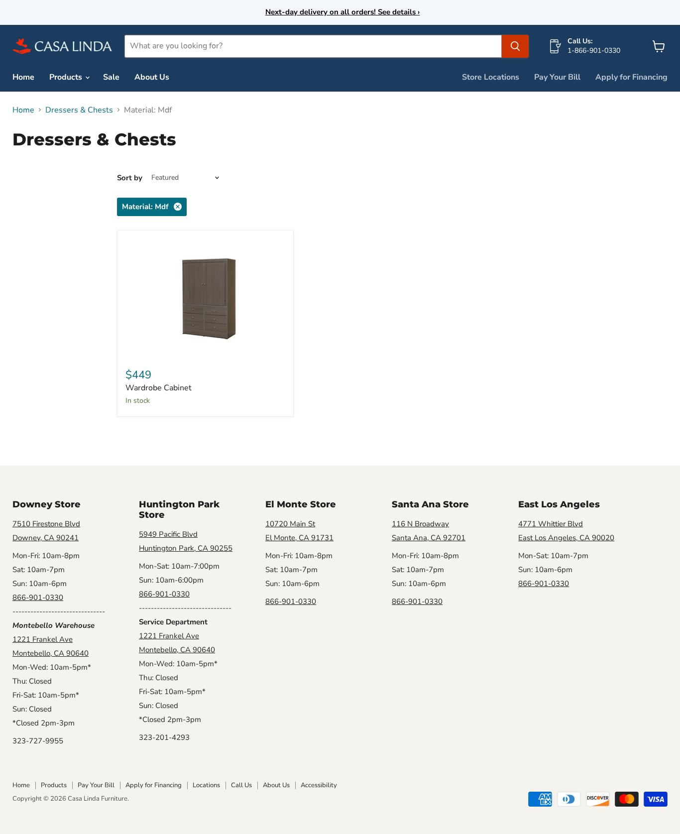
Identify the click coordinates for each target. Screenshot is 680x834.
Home (23, 77)
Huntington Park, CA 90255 (185, 548)
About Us (151, 77)
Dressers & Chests (79, 110)
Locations (206, 785)
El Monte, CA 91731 (299, 538)
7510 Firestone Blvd (46, 524)
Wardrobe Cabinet (158, 387)
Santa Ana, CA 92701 (428, 538)
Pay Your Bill (557, 77)
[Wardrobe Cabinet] (205, 298)
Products (66, 77)
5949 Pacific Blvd (168, 534)
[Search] (515, 46)
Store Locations (490, 77)
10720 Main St (290, 524)
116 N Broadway (420, 524)
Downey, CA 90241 (45, 538)
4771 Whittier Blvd (550, 524)
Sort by (129, 178)
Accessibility (319, 785)
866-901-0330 (37, 597)
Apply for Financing (631, 77)
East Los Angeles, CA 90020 (566, 538)
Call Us (241, 785)
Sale (111, 77)
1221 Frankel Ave (42, 639)
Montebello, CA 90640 (50, 653)
